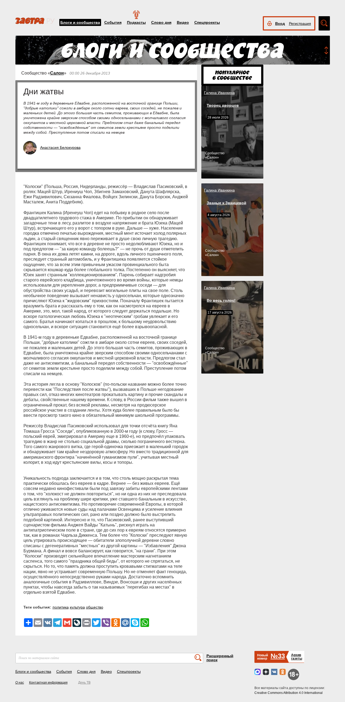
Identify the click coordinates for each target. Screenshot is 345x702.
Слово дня (161, 22)
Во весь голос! (221, 300)
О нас (19, 682)
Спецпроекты (207, 22)
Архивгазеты (296, 656)
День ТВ (84, 682)
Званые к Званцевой (226, 203)
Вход (280, 23)
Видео (183, 22)
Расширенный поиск (219, 658)
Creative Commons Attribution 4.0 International (288, 693)
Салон (57, 73)
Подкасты (136, 22)
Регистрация (300, 23)
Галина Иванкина (219, 92)
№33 (278, 656)
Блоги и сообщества (80, 22)
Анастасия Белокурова (60, 147)
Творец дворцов (223, 105)
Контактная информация (48, 682)
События (113, 22)
